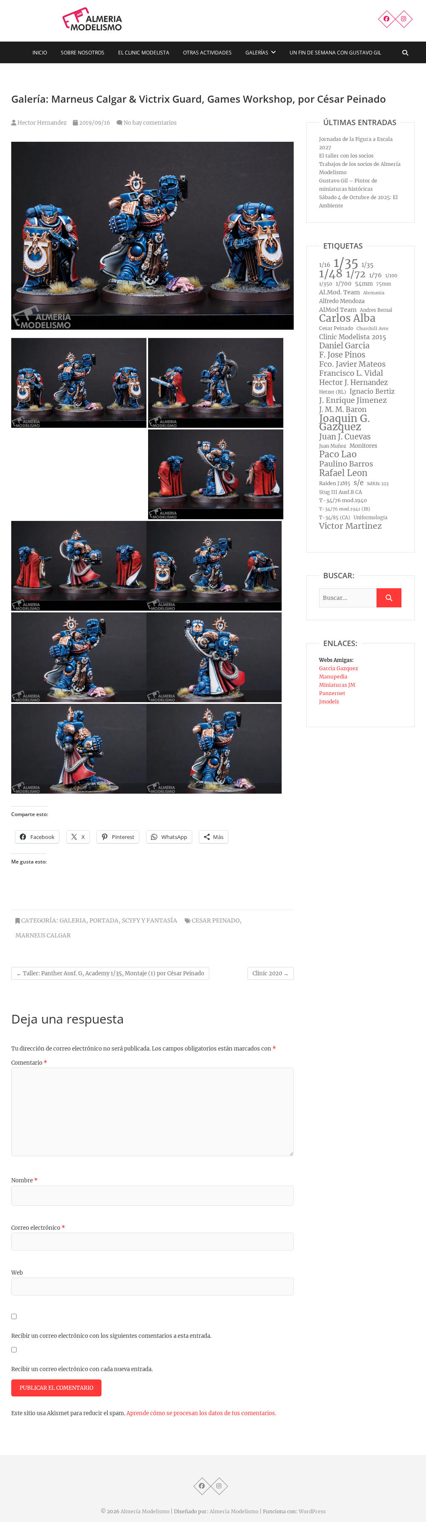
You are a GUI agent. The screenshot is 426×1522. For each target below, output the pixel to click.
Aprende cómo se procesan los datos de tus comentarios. (201, 1413)
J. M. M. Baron (343, 409)
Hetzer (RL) (332, 392)
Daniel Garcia (344, 346)
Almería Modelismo (145, 1511)
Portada (104, 920)
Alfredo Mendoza (342, 301)
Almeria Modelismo (234, 1511)
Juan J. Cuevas (345, 437)
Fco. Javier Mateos (352, 364)
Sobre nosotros (82, 52)
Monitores (363, 445)
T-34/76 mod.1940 (343, 500)
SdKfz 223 (378, 483)
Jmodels (329, 701)
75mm (383, 284)
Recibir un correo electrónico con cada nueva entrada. (82, 1369)
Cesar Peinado (216, 920)
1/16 (324, 265)
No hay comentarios (150, 122)
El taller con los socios (346, 156)
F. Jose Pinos (342, 355)
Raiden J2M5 (334, 483)
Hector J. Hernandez (353, 382)
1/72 (356, 274)
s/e (359, 483)
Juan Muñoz (332, 446)
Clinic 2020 (271, 973)
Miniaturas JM (337, 685)
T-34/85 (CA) (334, 517)
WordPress (312, 1511)
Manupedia (333, 676)
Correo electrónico (38, 1227)
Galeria (72, 920)
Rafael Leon (343, 473)
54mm (364, 283)
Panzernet (332, 693)
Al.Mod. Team (339, 292)
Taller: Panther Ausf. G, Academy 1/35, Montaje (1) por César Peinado (110, 973)
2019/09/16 (94, 122)
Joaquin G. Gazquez (344, 422)
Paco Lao (338, 454)
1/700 (344, 283)
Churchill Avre (373, 328)
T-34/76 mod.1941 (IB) (344, 509)
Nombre (24, 1180)
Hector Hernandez (41, 122)
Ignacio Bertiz (372, 391)
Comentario (29, 1062)
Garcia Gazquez (338, 668)
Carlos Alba (347, 318)
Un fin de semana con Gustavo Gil (335, 52)
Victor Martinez (350, 526)
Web (17, 1272)
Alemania (373, 293)
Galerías (256, 52)
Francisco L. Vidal (351, 373)
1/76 (375, 275)
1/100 (391, 276)
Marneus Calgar (43, 935)
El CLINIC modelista (143, 52)
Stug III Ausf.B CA (340, 492)
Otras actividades (207, 52)
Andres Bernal (376, 310)
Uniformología (370, 517)
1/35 (346, 263)
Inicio (39, 52)
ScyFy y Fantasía (149, 920)
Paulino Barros (346, 464)
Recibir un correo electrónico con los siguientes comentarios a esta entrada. (111, 1335)
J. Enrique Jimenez (353, 400)
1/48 (331, 273)
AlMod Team (338, 309)
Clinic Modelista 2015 (352, 337)
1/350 (325, 284)
